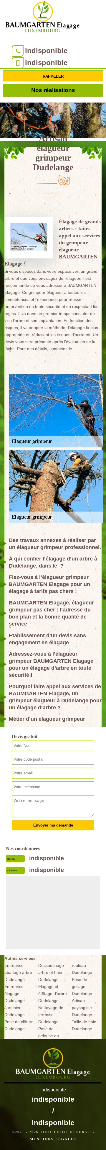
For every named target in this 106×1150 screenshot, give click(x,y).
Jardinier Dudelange (14, 1011)
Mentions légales (53, 1139)
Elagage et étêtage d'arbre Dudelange (52, 993)
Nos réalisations (53, 90)
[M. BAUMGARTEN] (42, 17)
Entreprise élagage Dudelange (14, 993)
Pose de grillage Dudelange (82, 986)
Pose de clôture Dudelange (19, 1025)
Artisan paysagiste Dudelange (82, 1007)
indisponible (46, 50)
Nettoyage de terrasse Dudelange (50, 1014)
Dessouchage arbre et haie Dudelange (51, 972)
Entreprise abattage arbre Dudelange (18, 972)
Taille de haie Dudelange (84, 1025)
